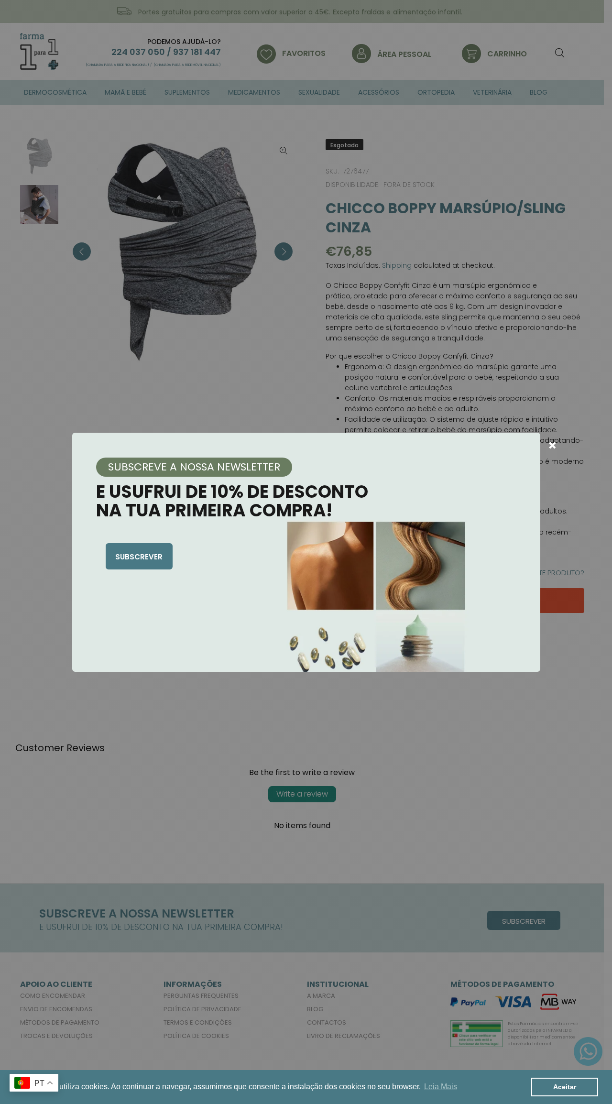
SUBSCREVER (139, 557)
